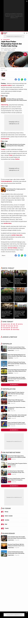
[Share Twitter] (18, 79)
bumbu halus (7, 223)
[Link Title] (4, 349)
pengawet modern (6, 85)
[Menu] (27, 33)
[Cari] (24, 33)
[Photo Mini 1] (3, 74)
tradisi (14, 324)
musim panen (5, 138)
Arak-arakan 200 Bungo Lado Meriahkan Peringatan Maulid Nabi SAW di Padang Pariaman (16, 99)
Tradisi (3, 149)
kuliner (17, 159)
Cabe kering (4, 104)
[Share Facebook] (15, 79)
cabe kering (20, 324)
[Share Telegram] (25, 79)
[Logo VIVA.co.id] (4, 33)
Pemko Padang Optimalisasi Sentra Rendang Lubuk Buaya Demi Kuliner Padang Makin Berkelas (15, 145)
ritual (10, 155)
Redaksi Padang (7, 50)
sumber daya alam (16, 235)
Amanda (13, 50)
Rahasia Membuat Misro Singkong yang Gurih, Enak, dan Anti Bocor (16, 189)
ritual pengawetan (6, 181)
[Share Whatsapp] (22, 79)
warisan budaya (12, 247)
